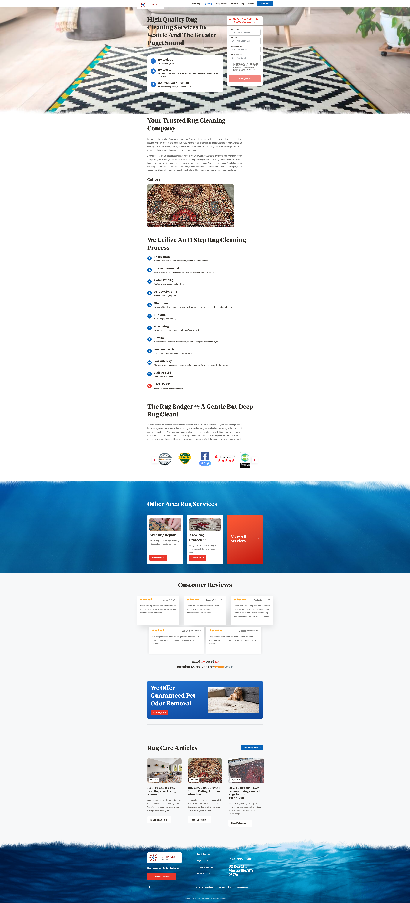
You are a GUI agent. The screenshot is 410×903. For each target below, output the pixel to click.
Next (181, 50)
